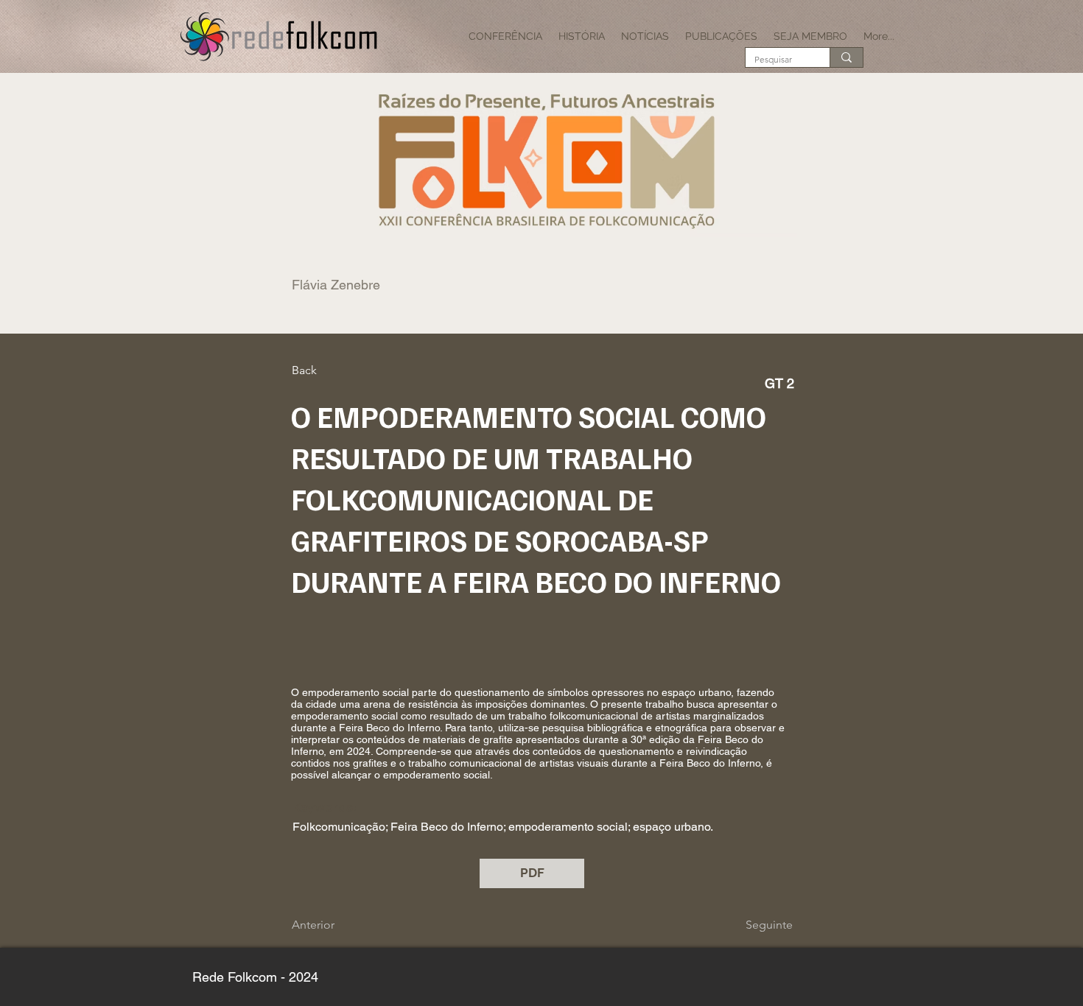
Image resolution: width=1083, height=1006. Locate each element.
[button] (505, 36)
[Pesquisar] (846, 57)
